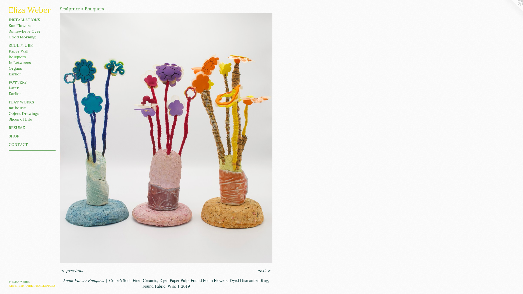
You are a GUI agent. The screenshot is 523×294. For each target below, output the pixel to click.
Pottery (18, 82)
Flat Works (21, 102)
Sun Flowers (20, 25)
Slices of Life (20, 119)
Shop (14, 136)
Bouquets (17, 56)
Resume (17, 127)
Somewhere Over (25, 31)
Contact (18, 144)
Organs (15, 68)
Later (14, 87)
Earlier (15, 74)
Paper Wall (18, 51)
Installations (24, 19)
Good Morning (22, 37)
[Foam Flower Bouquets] (166, 138)
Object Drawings (24, 113)
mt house (17, 107)
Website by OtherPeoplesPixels (32, 285)
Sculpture (21, 45)
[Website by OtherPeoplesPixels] (512, 11)
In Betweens (20, 62)
